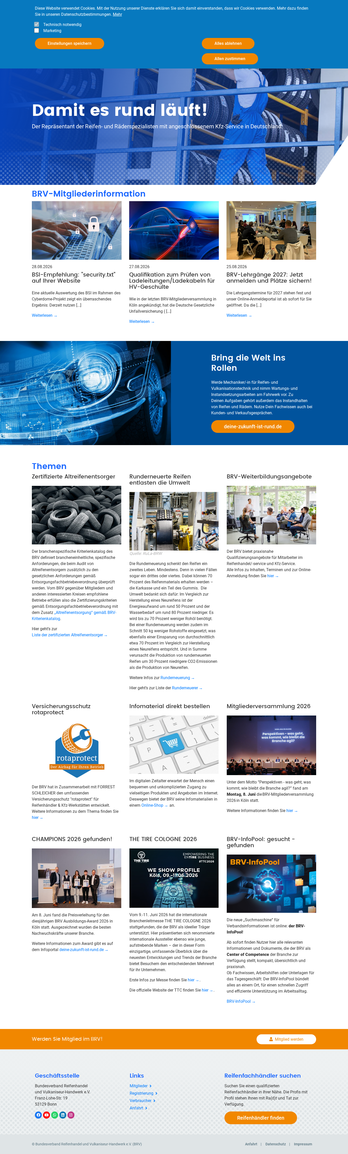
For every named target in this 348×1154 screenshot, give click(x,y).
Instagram (73, 1115)
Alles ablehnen (228, 43)
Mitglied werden (289, 1039)
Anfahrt (136, 1108)
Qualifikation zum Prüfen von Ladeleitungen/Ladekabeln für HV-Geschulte (172, 281)
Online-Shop (152, 805)
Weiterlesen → (45, 315)
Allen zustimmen (230, 58)
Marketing (52, 30)
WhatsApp (57, 1115)
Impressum (303, 1144)
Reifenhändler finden (260, 1118)
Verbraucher (140, 1100)
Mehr (117, 14)
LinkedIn (65, 1115)
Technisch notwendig (62, 24)
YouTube (49, 1115)
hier (270, 575)
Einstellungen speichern (69, 43)
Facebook (41, 1115)
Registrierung (141, 1093)
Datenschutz (275, 1144)
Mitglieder (139, 1085)
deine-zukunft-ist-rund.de (253, 426)
